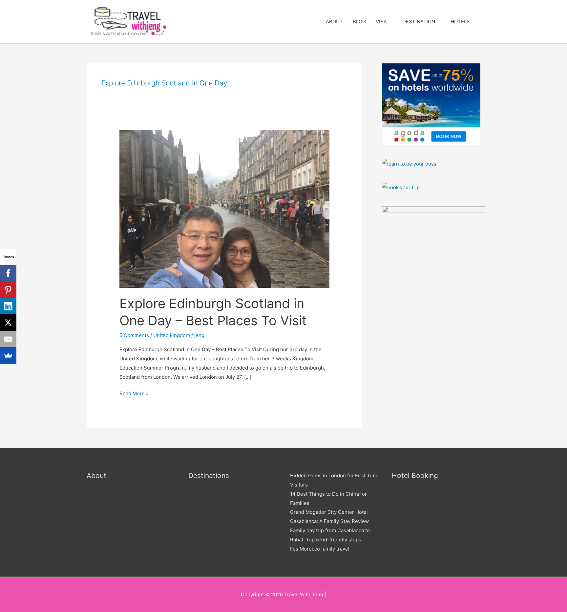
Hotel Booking (415, 475)
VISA (381, 21)
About (96, 475)
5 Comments (134, 335)
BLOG (359, 21)
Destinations (208, 475)
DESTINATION (418, 21)
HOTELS (460, 21)
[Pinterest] (8, 290)
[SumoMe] (8, 355)
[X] (8, 322)
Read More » (134, 393)
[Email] (8, 339)
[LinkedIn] (8, 306)
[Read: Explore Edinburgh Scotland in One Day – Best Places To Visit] (224, 208)
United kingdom (171, 335)
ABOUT (334, 21)
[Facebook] (8, 273)
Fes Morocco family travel (319, 549)
